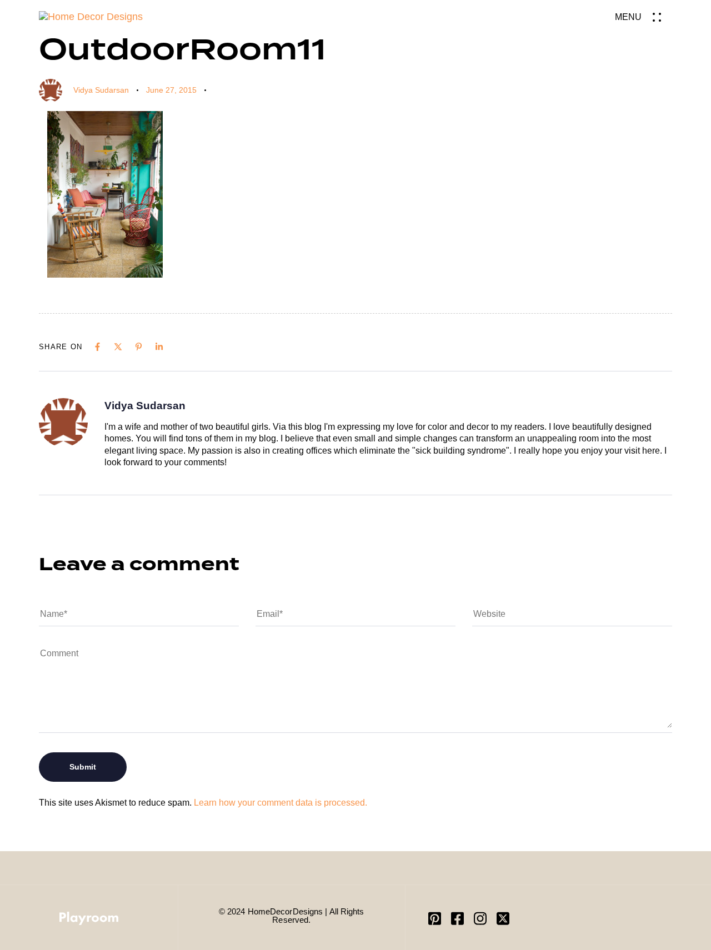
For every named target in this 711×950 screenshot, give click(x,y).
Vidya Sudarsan (101, 90)
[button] (643, 17)
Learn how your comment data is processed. (280, 802)
